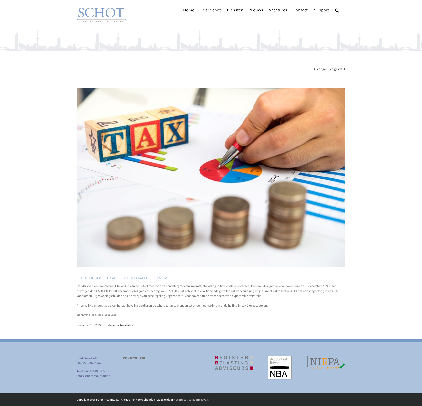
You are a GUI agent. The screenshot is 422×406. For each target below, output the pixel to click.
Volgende (336, 69)
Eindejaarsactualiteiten (119, 325)
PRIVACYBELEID (134, 358)
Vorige (321, 69)
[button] (337, 10)
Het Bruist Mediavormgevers (191, 400)
